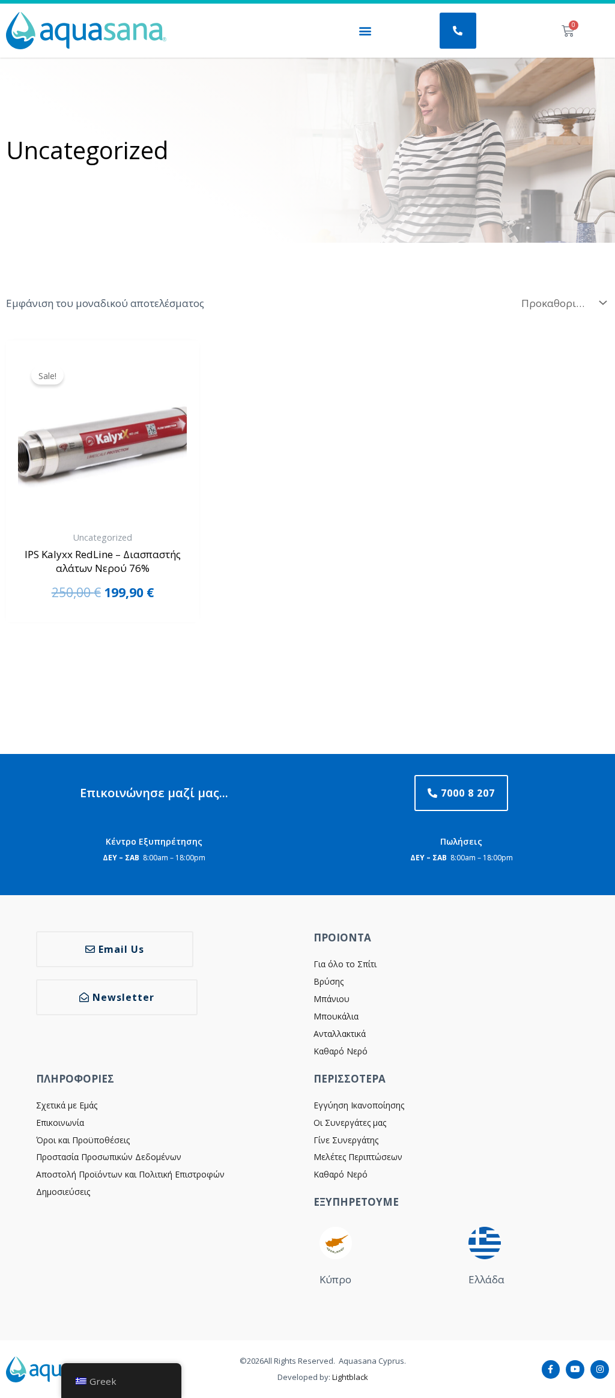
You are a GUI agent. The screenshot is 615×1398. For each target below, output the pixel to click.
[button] (365, 31)
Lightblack (350, 1377)
